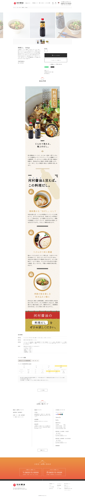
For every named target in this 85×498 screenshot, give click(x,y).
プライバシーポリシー (67, 490)
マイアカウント (59, 483)
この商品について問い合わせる (56, 64)
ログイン (58, 486)
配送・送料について (67, 483)
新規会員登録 (59, 485)
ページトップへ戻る (42, 480)
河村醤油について (35, 2)
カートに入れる (57, 55)
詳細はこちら (42, 450)
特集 (39, 2)
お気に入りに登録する (56, 60)
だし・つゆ (18, 7)
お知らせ (42, 2)
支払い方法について (67, 486)
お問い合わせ (51, 488)
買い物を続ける (47, 73)
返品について (46, 70)
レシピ (50, 485)
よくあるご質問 (47, 2)
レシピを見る (42, 390)
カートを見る (59, 488)
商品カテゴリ (28, 3)
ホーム (14, 7)
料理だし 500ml (24, 7)
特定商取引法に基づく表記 (48, 71)
